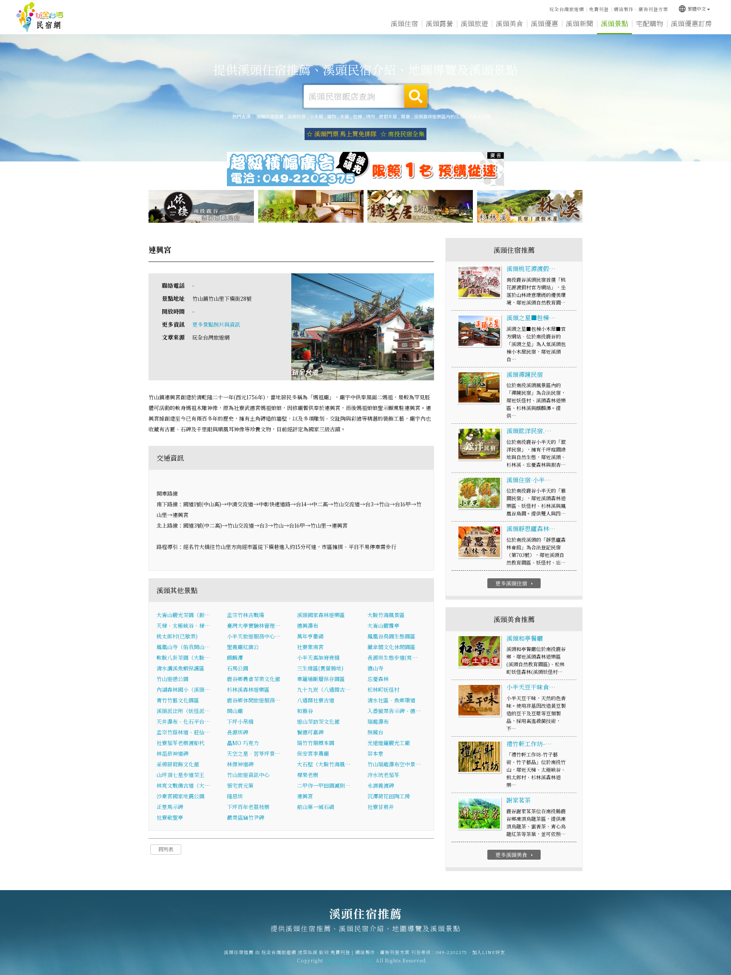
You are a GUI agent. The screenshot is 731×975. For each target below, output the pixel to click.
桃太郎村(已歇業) (177, 636)
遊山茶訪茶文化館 (318, 721)
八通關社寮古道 (315, 700)
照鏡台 (375, 732)
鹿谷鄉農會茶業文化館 (253, 679)
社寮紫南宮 (310, 647)
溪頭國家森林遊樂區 (321, 615)
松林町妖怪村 (383, 689)
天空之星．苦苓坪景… (254, 753)
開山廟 (235, 711)
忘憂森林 (378, 679)
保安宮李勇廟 (313, 753)
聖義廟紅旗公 (243, 647)
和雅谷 (305, 711)
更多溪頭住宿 (515, 583)
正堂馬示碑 (169, 807)
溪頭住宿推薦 (40, 17)
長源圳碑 (237, 732)
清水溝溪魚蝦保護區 (180, 668)
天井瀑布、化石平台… (183, 721)
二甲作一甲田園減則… (324, 785)
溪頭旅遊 (474, 23)
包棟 (357, 116)
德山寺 (375, 668)
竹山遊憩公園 (172, 679)
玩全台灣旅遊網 (566, 9)
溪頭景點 (614, 23)
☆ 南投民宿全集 (402, 133)
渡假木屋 (388, 116)
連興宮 (305, 796)
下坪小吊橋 (240, 721)
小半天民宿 (479, 116)
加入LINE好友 (488, 952)
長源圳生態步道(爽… (392, 657)
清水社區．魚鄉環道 (391, 700)
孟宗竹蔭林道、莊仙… (183, 732)
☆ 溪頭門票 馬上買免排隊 (341, 133)
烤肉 (370, 116)
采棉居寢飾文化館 (177, 764)
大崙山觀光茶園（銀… (183, 615)
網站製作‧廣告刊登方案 (641, 9)
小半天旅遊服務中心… (254, 636)
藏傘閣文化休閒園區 (391, 647)
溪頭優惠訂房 (691, 23)
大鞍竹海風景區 (386, 615)
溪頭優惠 (544, 23)
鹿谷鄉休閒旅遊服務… (254, 700)
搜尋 (415, 96)
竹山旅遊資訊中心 (248, 775)
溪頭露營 (439, 23)
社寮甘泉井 (380, 807)
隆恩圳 (235, 796)
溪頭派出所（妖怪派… (183, 711)
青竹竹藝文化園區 (177, 700)
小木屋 (316, 116)
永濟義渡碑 (380, 785)
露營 (405, 116)
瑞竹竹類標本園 (315, 743)
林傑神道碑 (240, 764)
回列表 (165, 849)
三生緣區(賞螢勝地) (320, 668)
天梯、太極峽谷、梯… (183, 625)
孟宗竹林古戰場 (245, 615)
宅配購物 (649, 23)
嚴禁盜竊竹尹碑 (245, 817)
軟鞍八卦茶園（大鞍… (183, 657)
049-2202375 (451, 952)
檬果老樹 (307, 775)
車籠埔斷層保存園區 (321, 679)
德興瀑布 (307, 625)
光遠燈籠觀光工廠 (388, 743)
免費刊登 (599, 9)
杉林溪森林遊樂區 (248, 689)
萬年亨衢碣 (310, 636)
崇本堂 (375, 753)
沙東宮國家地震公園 (180, 796)
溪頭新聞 (579, 23)
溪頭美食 (509, 23)
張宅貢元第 (240, 785)
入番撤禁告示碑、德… (394, 711)
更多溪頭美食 (515, 855)
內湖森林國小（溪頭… (183, 689)
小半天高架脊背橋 (318, 657)
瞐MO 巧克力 (243, 743)
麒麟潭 (235, 657)
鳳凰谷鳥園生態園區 (391, 636)
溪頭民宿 (296, 116)
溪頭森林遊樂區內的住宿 (439, 116)
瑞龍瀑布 (378, 721)
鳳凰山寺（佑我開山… (183, 647)
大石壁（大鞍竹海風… (324, 764)
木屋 (344, 116)
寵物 (331, 116)
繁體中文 (692, 9)
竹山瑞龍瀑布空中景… (394, 764)
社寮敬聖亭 (169, 817)
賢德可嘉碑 (310, 732)
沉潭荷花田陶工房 (388, 796)
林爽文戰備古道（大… (183, 785)
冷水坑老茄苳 (383, 775)
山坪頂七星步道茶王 (180, 775)
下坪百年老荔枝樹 (248, 807)
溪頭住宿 (404, 23)
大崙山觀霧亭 (383, 625)
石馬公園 (237, 668)
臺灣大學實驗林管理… (254, 625)
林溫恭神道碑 (172, 753)
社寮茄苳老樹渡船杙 (180, 743)
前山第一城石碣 (315, 807)
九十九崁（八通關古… (324, 689)
